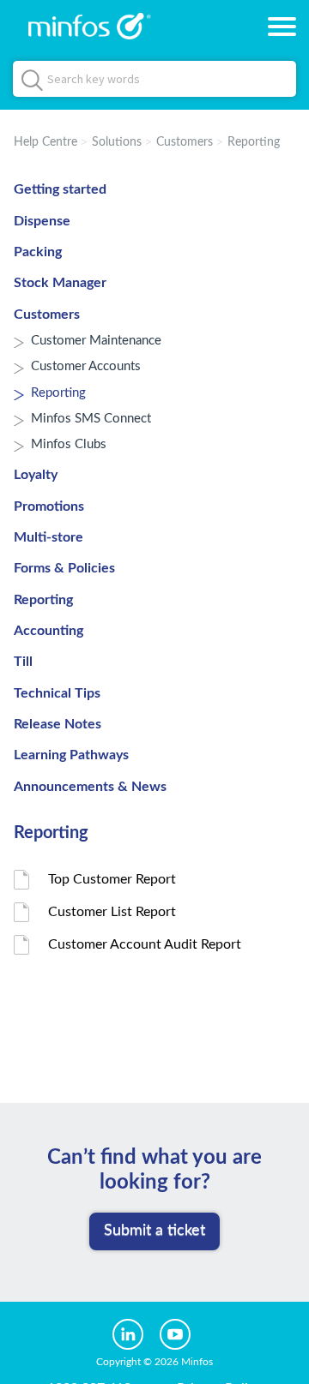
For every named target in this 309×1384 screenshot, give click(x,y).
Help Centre (45, 142)
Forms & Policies (64, 568)
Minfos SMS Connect (91, 418)
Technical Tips (57, 693)
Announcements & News (90, 787)
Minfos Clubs (68, 444)
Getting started (60, 189)
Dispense (42, 221)
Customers (184, 142)
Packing (38, 252)
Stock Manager (60, 283)
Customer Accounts (86, 366)
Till (23, 661)
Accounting (48, 631)
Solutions (117, 142)
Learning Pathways (71, 755)
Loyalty (36, 475)
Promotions (49, 506)
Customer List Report (112, 912)
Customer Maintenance (96, 340)
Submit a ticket (154, 1230)
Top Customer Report (112, 879)
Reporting (253, 142)
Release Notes (57, 724)
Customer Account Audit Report (144, 944)
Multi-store (48, 537)
